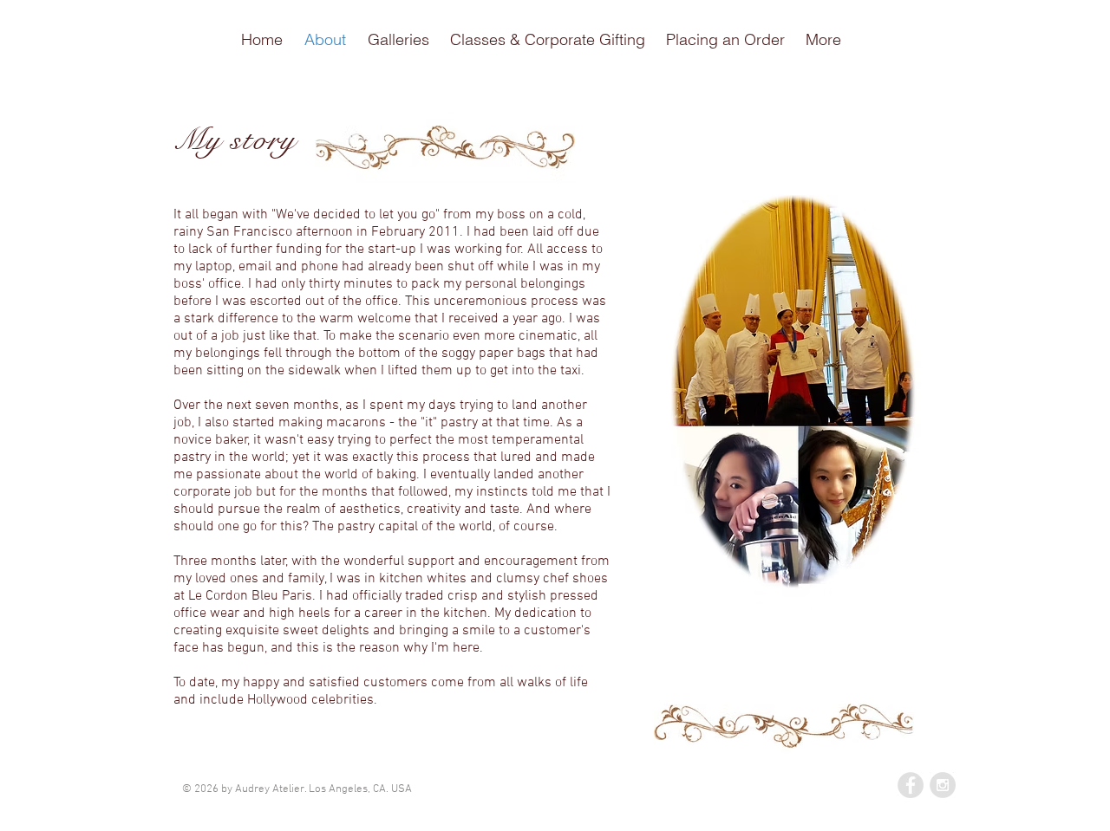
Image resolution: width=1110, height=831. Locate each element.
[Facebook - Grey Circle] (911, 785)
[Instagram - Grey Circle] (943, 785)
